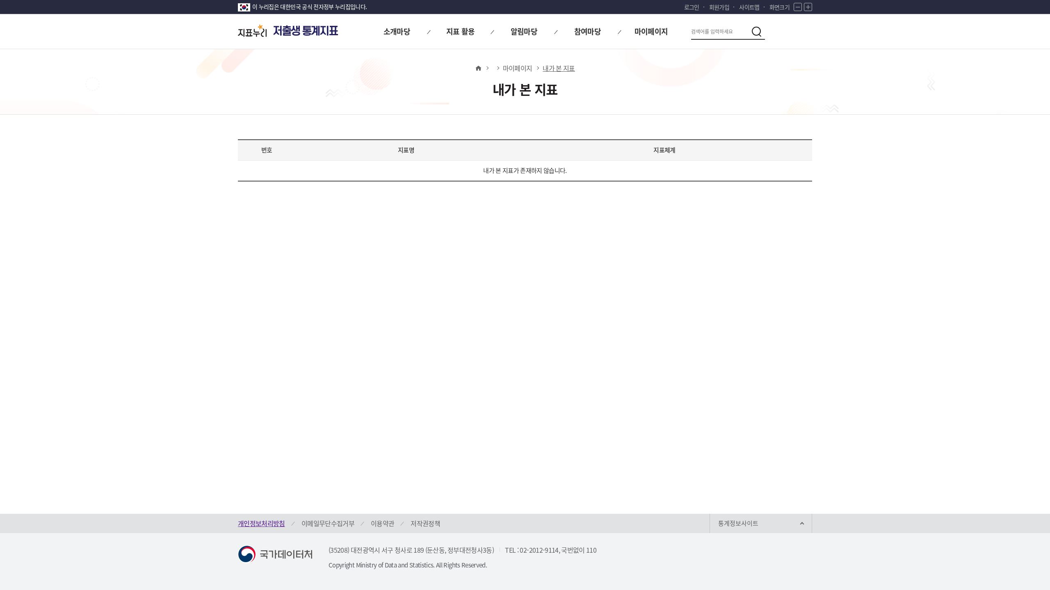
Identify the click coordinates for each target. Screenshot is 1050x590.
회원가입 (719, 7)
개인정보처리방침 (261, 523)
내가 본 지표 (559, 68)
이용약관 (382, 523)
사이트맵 (749, 7)
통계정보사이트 (738, 523)
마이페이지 (517, 68)
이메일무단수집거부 (327, 523)
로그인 (691, 7)
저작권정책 (425, 523)
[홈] (478, 68)
